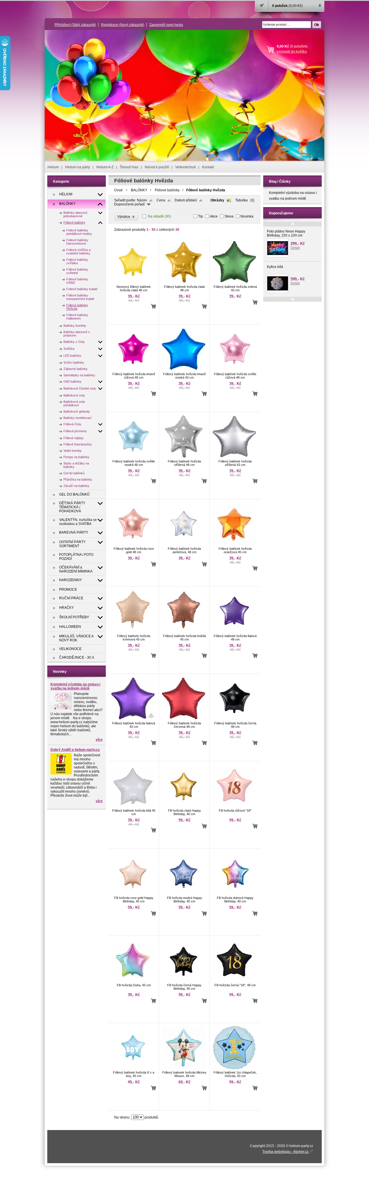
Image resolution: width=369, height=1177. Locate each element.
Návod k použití (157, 167)
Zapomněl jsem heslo (166, 25)
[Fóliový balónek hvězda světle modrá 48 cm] (133, 457)
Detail (295, 248)
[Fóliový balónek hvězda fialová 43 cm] (133, 719)
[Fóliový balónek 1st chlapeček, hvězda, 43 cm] (234, 1068)
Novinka (246, 216)
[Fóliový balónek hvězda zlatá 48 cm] (183, 282)
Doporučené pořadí (129, 204)
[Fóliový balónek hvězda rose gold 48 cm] (133, 544)
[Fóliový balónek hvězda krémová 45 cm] (133, 632)
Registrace (122, 25)
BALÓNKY (139, 190)
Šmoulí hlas (129, 167)
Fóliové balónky (167, 190)
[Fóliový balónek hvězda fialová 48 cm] (234, 632)
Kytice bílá (275, 267)
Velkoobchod (185, 167)
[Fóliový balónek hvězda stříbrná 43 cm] (234, 457)
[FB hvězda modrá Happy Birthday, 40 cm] (183, 893)
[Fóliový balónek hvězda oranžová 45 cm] (234, 544)
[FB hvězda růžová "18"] (234, 806)
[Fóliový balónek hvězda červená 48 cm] (183, 719)
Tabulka (241, 200)
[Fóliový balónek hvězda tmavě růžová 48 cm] (133, 370)
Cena (161, 200)
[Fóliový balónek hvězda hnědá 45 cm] (183, 632)
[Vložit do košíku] (153, 306)
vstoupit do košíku (292, 52)
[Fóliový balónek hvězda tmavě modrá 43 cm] (183, 370)
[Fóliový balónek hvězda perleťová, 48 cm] (183, 544)
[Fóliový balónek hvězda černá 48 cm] (234, 719)
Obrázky (217, 200)
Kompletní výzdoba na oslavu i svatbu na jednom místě (75, 686)
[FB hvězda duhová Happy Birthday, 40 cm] (234, 893)
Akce (214, 216)
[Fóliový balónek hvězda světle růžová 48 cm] (234, 370)
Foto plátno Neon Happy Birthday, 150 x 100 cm (286, 233)
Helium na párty (77, 167)
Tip (200, 216)
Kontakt (208, 167)
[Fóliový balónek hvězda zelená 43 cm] (234, 282)
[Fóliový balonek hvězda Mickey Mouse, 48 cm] (183, 1068)
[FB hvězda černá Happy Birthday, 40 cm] (183, 981)
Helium (53, 167)
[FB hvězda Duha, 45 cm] (133, 981)
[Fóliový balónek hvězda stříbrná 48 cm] (183, 457)
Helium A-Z (105, 167)
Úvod (118, 190)
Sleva (229, 216)
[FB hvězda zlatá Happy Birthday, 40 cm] (183, 806)
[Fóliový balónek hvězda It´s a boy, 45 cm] (133, 1068)
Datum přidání (186, 200)
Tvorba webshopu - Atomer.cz (285, 1152)
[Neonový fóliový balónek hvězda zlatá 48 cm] (133, 282)
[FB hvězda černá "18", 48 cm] (234, 981)
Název (142, 200)
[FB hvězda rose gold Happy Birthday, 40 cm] (133, 893)
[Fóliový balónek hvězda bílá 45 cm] (133, 806)
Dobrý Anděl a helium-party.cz (75, 750)
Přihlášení (75, 25)
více (99, 740)
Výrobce (126, 216)
